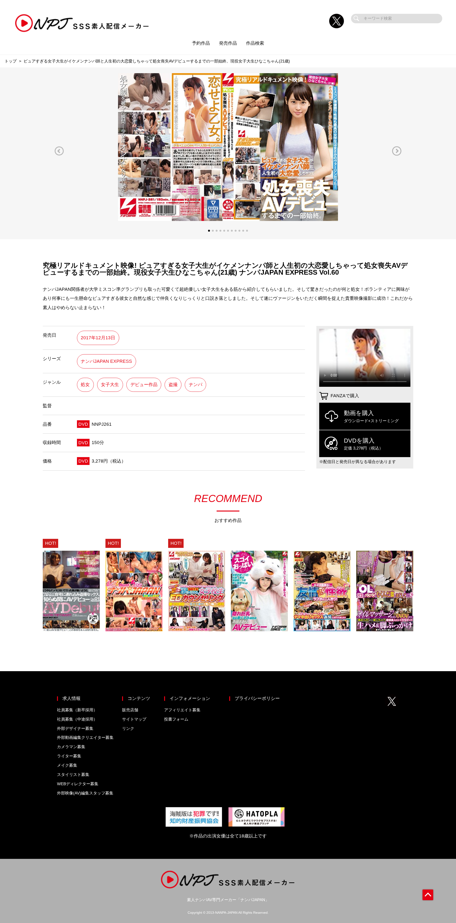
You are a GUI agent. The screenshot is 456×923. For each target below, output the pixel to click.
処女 (85, 384)
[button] (59, 150)
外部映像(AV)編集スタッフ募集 (85, 793)
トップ (11, 61)
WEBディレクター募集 (77, 784)
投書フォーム (176, 719)
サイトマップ (134, 719)
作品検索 (255, 43)
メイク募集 (67, 765)
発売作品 (228, 43)
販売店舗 (130, 710)
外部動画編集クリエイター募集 (85, 737)
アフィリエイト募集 (182, 710)
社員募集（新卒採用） (77, 710)
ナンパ (195, 384)
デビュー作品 (143, 384)
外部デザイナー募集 (75, 728)
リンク (128, 728)
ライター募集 (69, 756)
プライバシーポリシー (257, 698)
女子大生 (110, 384)
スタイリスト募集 (73, 774)
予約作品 (201, 43)
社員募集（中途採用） (77, 719)
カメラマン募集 (71, 747)
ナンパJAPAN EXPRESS (106, 361)
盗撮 (173, 384)
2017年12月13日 (98, 337)
